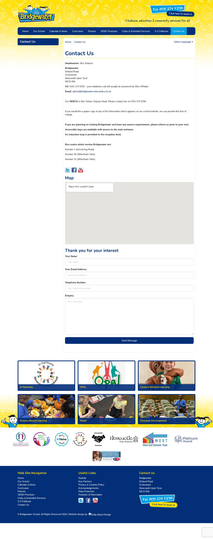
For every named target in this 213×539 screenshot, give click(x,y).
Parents (22, 491)
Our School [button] (39, 31)
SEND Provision (109, 31)
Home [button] (25, 31)
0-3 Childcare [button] (161, 31)
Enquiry (69, 295)
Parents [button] (92, 31)
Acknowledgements (88, 488)
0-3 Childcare (24, 501)
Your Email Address (76, 269)
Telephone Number (75, 282)
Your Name (71, 256)
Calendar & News (27, 484)
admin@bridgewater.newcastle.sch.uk (92, 91)
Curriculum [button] (77, 31)
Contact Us (178, 31)
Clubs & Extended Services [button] (136, 31)
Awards (82, 478)
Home (68, 42)
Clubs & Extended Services (32, 498)
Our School (23, 481)
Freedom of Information (90, 494)
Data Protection (86, 491)
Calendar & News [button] (58, 31)
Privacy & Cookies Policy (91, 484)
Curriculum (23, 488)
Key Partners (85, 481)
